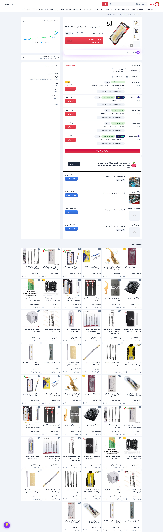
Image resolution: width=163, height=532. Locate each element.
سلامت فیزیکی (121, 88)
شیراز (138, 113)
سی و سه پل (135, 82)
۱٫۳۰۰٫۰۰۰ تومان (70, 123)
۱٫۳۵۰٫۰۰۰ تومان (70, 136)
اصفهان (138, 85)
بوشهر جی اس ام (134, 208)
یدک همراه (133, 97)
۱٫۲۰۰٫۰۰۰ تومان (70, 110)
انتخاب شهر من (74, 164)
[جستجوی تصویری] (110, 4)
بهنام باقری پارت (134, 225)
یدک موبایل (136, 123)
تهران (138, 100)
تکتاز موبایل (133, 136)
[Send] (138, 52)
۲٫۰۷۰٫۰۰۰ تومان (70, 85)
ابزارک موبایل (136, 110)
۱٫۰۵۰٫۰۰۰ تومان (70, 97)
